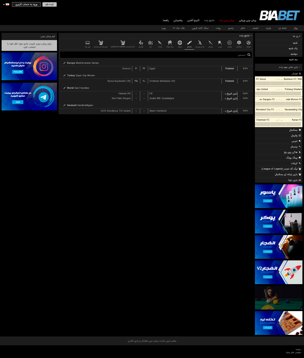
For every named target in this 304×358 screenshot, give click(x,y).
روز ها (296, 36)
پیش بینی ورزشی (247, 20)
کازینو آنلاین (193, 20)
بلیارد (268, 28)
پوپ (164, 28)
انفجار (255, 28)
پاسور (231, 28)
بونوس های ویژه (293, 352)
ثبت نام (50, 4)
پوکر (296, 28)
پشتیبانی (178, 20)
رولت (218, 28)
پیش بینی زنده (226, 20)
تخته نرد (282, 28)
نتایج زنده (209, 20)
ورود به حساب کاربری (26, 4)
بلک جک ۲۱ (179, 28)
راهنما (166, 20)
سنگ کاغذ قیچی (200, 28)
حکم (243, 28)
